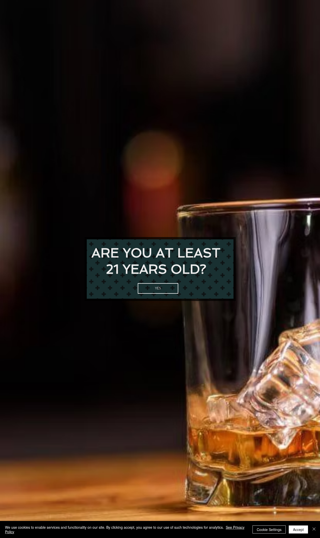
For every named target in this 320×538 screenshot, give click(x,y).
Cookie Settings (269, 529)
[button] (158, 288)
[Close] (314, 529)
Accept (298, 529)
